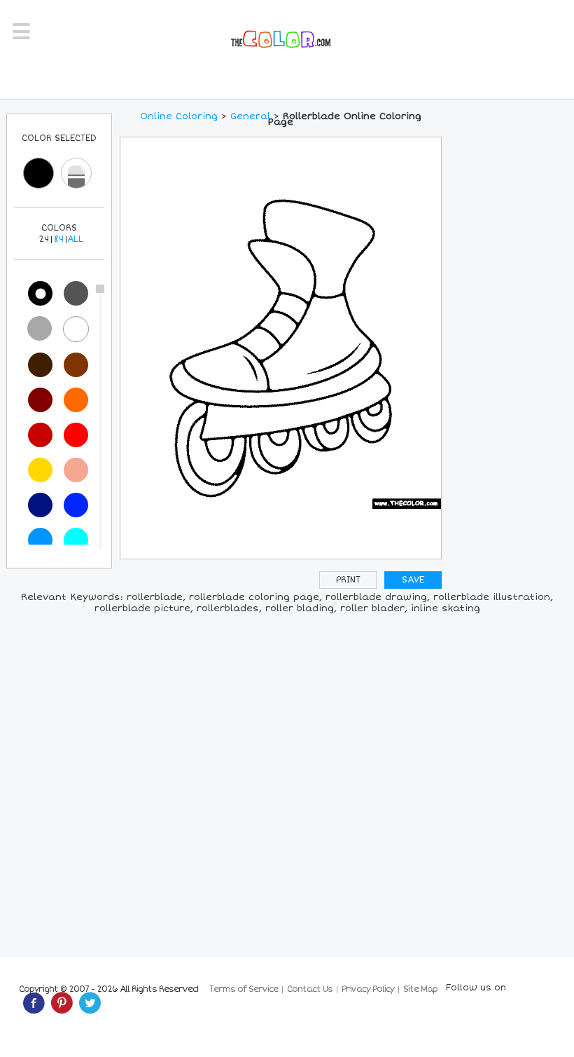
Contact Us (309, 989)
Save (413, 580)
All (75, 239)
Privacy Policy (368, 989)
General (250, 116)
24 (43, 239)
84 (59, 239)
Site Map (420, 989)
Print (348, 580)
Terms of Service (243, 989)
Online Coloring (179, 116)
